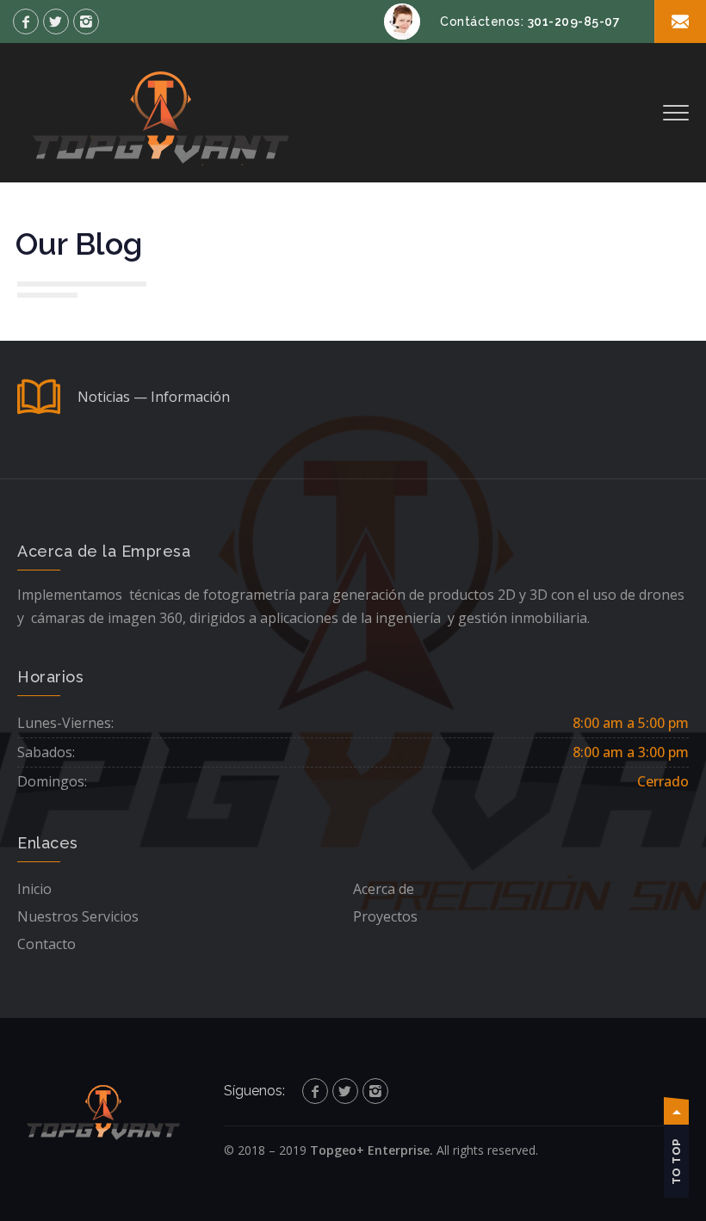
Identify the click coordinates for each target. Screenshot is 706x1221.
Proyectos (385, 916)
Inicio (34, 888)
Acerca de (383, 888)
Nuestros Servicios (78, 916)
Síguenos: (254, 1090)
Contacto (46, 943)
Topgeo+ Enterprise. (371, 1150)
